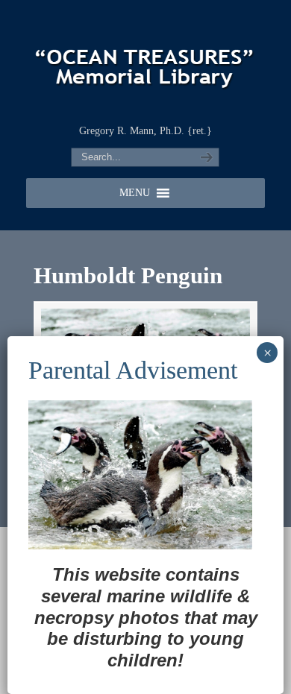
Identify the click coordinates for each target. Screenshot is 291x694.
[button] (134, 193)
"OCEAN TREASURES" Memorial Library (145, 60)
